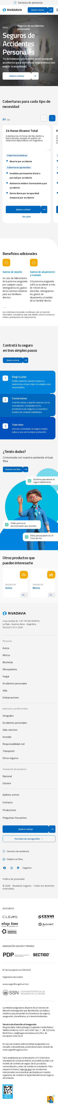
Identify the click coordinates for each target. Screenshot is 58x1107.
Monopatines (10, 669)
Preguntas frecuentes (15, 818)
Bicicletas (8, 662)
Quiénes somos (11, 795)
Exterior (7, 783)
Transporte (9, 751)
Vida (5, 690)
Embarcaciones (11, 697)
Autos (6, 648)
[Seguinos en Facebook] (4, 868)
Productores (9, 810)
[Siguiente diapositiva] (52, 118)
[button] (29, 838)
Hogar (6, 676)
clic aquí (27, 1069)
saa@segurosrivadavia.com (26, 1033)
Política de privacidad (13, 879)
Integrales (8, 715)
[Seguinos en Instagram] (11, 868)
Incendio (7, 736)
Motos (6, 655)
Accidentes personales (15, 683)
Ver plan (26, 216)
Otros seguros (10, 758)
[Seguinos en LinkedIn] (18, 867)
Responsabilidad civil (13, 743)
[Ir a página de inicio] (12, 10)
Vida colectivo (10, 729)
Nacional (7, 776)
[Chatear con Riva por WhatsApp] (50, 1099)
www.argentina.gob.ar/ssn (16, 984)
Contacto (8, 802)
